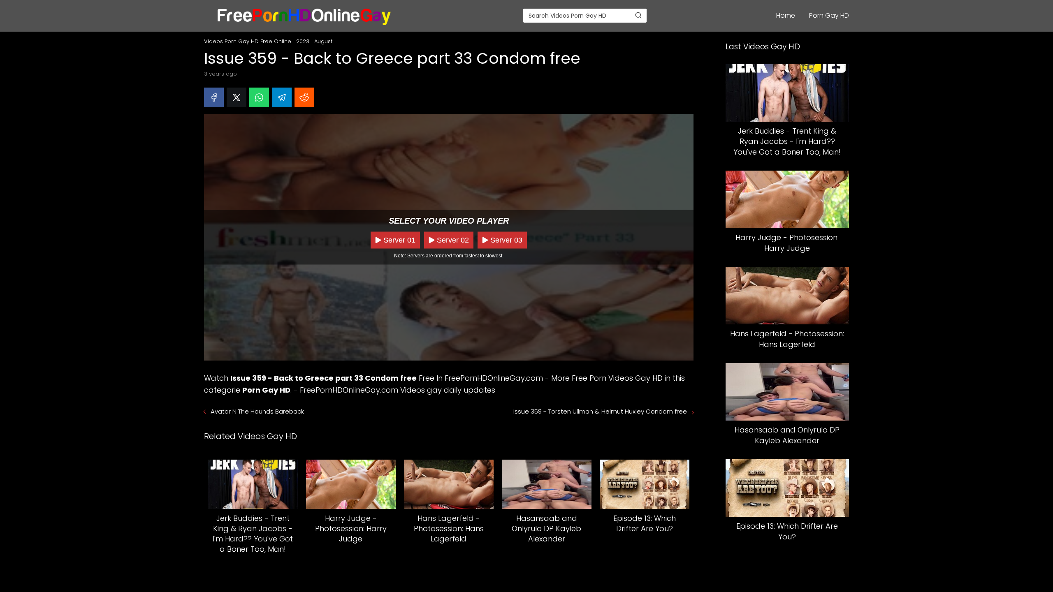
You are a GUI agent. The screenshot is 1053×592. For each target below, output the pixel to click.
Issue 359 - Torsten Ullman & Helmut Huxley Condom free (600, 411)
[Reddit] (304, 97)
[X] (236, 97)
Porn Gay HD (829, 15)
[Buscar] (638, 15)
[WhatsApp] (259, 97)
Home (785, 15)
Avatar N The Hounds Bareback (257, 411)
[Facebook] (214, 97)
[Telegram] (282, 97)
